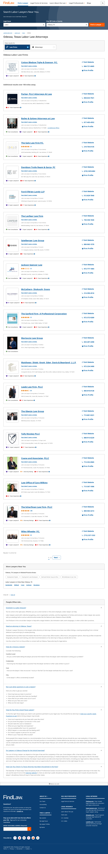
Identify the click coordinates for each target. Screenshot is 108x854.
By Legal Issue (44, 821)
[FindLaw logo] (9, 3)
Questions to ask (11, 716)
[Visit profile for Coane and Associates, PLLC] (12, 463)
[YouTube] (19, 838)
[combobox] (24, 25)
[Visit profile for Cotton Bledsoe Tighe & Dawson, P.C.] (12, 67)
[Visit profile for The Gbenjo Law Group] (12, 416)
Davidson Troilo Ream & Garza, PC (38, 167)
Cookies (27, 849)
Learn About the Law (67, 811)
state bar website (31, 773)
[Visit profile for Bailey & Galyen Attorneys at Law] (12, 123)
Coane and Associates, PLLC (35, 458)
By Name (42, 827)
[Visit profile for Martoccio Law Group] (12, 343)
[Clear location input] (86, 25)
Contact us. (20, 811)
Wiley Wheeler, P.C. (30, 531)
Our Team (42, 801)
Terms (5, 849)
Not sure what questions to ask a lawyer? (21, 687)
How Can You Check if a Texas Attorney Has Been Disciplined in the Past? (32, 767)
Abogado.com (90, 815)
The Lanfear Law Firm (32, 216)
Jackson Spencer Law (31, 264)
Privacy (12, 849)
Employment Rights (12, 577)
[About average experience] (35, 76)
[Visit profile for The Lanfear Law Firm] (12, 221)
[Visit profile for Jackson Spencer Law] (12, 270)
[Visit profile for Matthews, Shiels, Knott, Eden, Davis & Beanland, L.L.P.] (12, 367)
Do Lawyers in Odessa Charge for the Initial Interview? (25, 750)
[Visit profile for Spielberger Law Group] (12, 245)
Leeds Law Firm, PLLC (32, 386)
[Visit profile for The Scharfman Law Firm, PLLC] (12, 512)
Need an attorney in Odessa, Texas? (19, 626)
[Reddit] (33, 838)
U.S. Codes (64, 821)
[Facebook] (15, 838)
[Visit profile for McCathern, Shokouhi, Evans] (12, 294)
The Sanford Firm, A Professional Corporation (44, 313)
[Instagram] (28, 838)
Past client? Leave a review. (29, 66)
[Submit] (29, 829)
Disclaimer (20, 849)
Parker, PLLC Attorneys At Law (36, 94)
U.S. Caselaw (64, 818)
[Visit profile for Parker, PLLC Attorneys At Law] (12, 99)
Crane (22, 585)
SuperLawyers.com (91, 808)
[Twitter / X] (24, 838)
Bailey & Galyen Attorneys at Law (38, 118)
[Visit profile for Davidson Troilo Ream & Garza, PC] (12, 172)
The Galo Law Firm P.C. (32, 142)
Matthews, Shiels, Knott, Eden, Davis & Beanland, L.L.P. (48, 362)
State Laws (64, 815)
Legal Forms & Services (67, 801)
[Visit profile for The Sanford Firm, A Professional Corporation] (12, 318)
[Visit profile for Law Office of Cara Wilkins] (12, 487)
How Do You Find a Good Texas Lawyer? (20, 710)
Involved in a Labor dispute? (16, 608)
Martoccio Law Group (32, 338)
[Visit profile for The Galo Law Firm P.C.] (12, 148)
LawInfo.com (89, 822)
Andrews (28, 585)
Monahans (36, 585)
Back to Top (55, 784)
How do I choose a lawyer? (15, 647)
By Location (43, 818)
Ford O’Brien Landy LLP (33, 191)
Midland (16, 585)
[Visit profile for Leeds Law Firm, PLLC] (12, 392)
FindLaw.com (90, 801)
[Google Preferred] (37, 838)
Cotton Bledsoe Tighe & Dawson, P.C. (39, 62)
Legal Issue (7, 21)
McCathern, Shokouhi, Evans (35, 289)
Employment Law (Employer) (30, 577)
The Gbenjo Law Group (32, 411)
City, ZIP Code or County (54, 21)
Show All (5, 595)
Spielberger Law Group (32, 240)
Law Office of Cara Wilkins (34, 482)
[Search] (103, 3)
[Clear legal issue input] (44, 25)
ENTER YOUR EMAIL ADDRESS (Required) (15, 825)
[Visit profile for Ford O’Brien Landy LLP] (12, 196)
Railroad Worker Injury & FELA (49, 577)
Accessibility (43, 804)
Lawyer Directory (7, 33)
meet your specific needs (88, 714)
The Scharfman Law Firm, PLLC (36, 507)
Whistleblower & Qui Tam (69, 577)
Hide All (13, 595)
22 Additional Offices (53, 128)
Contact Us (43, 807)
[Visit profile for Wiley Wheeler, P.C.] (12, 536)
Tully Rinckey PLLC (30, 433)
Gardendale (8, 585)
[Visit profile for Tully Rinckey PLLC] (12, 438)
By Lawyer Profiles (45, 824)
